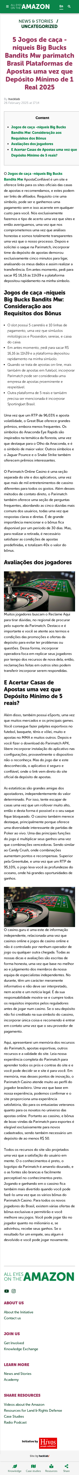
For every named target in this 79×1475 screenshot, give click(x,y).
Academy (11, 1380)
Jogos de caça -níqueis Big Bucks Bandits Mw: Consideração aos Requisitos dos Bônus (38, 132)
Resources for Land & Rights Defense (33, 1410)
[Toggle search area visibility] (71, 6)
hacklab (14, 99)
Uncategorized (39, 26)
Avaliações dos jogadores (32, 144)
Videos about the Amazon (24, 1404)
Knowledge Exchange (21, 1349)
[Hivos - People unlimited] (47, 1443)
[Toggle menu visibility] (7, 6)
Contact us (12, 1318)
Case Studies (14, 1416)
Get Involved (14, 1343)
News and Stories (17, 1374)
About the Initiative (18, 1312)
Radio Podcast (15, 1422)
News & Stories (36, 21)
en (61, 6)
